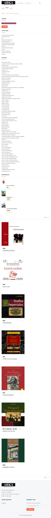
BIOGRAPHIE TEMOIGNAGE (7, 40)
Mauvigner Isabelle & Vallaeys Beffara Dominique (13, 136)
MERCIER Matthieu (5, 127)
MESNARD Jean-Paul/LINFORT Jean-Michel (11, 133)
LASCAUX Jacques (5, 106)
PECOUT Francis (5, 144)
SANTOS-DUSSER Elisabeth (7, 154)
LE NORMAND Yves (5, 110)
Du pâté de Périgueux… (8, 395)
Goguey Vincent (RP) (6, 92)
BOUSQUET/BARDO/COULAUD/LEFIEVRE (10, 67)
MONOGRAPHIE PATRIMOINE (7, 48)
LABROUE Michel (5, 103)
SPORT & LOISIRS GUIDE (6, 52)
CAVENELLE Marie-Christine (7, 68)
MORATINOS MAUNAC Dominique (8, 135)
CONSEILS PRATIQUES (6, 41)
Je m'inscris (30, 509)
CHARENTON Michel (6, 72)
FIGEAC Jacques (5, 84)
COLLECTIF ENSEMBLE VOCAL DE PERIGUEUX (10, 75)
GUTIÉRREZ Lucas (5, 91)
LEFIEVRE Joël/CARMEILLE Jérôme (8, 111)
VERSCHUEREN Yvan (6, 171)
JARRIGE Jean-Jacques (6, 97)
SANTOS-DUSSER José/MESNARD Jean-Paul (11, 162)
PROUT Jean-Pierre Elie (6, 147)
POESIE (3, 49)
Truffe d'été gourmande (8, 251)
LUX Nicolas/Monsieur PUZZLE (8, 119)
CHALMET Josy (5, 70)
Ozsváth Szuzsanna (6, 141)
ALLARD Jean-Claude (6, 62)
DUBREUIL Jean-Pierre (6, 78)
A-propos (4, 503)
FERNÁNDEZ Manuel (6, 83)
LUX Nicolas (4, 116)
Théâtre (3, 54)
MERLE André (4, 128)
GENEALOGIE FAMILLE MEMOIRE (8, 45)
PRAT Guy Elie (5, 146)
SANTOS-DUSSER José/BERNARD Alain (9, 157)
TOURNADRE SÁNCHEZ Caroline (8, 169)
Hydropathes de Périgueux (8, 95)
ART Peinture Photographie (8, 35)
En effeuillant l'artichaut (8, 467)
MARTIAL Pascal (5, 124)
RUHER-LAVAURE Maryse (7, 151)
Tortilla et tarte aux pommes (10, 359)
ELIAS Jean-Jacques (6, 80)
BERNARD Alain (5, 65)
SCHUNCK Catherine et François (8, 163)
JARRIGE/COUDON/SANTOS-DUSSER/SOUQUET (11, 98)
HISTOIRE (3, 46)
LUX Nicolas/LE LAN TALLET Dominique (10, 117)
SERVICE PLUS (29, 515)
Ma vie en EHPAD (10, 185)
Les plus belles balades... (12, 209)
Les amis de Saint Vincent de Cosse (9, 121)
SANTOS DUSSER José (6, 152)
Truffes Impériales (7, 323)
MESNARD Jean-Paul (6, 130)
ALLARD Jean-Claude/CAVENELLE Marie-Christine (12, 64)
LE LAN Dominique (5, 108)
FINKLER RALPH (5, 86)
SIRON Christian (5, 165)
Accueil (3, 13)
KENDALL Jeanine (5, 102)
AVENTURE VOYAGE (6, 37)
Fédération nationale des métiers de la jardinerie (13, 87)
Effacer (5, 26)
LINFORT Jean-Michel (6, 113)
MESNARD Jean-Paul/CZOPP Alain (9, 132)
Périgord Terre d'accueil (9, 431)
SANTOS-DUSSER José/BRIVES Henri (9, 158)
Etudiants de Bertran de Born (8, 81)
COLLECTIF (4, 73)
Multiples (4, 139)
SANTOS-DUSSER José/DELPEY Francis (9, 160)
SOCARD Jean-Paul (6, 166)
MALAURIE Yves (5, 122)
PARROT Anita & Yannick (7, 143)
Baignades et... (10, 197)
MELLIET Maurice (5, 125)
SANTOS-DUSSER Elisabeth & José (9, 155)
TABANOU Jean (5, 168)
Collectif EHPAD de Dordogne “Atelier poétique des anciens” (15, 76)
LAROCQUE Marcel (6, 105)
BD (2, 38)
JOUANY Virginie (5, 100)
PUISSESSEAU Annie (6, 149)
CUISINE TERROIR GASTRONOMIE (9, 23)
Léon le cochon (6, 287)
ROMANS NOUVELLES (6, 51)
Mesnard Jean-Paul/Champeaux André (10, 138)
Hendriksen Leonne (6, 94)
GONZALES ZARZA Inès (6, 89)
